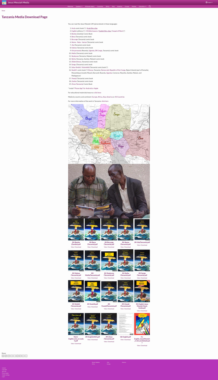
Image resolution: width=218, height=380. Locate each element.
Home (3, 10)
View (72, 247)
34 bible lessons (92, 31)
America (119, 6)
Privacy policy (5, 373)
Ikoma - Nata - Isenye (79, 42)
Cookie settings (6, 375)
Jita (73, 45)
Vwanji (74, 78)
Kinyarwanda (77, 51)
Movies (134, 6)
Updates (78, 6)
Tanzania (79, 84)
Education (142, 6)
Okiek (74, 62)
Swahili (74, 70)
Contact (4, 368)
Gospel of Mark (117, 31)
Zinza (74, 84)
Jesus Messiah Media (18, 2)
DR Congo (98, 51)
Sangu (74, 64)
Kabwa (74, 48)
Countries (100, 6)
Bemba (74, 34)
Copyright (4, 369)
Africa (107, 6)
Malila (74, 53)
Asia (113, 6)
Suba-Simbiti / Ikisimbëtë (80, 67)
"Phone (77, 88)
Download (78, 247)
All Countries (119, 97)
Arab (73, 28)
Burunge (75, 39)
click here (97, 93)
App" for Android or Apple (89, 88)
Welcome (70, 6)
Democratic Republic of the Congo (113, 70)
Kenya (79, 62)
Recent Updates (96, 362)
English (209, 2)
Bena (74, 37)
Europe (127, 6)
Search (150, 6)
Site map (4, 371)
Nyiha (74, 59)
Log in (3, 376)
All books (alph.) (89, 6)
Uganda (91, 51)
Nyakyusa (75, 56)
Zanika (74, 81)
